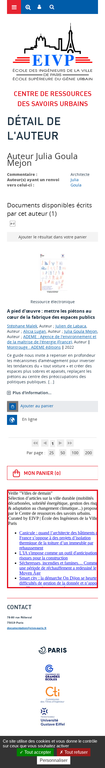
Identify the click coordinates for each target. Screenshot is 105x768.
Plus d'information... (32, 392)
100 (75, 452)
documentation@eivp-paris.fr (26, 628)
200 (88, 452)
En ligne (29, 419)
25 (51, 452)
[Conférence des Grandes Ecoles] (52, 672)
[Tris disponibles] (12, 223)
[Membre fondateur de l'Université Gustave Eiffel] (52, 717)
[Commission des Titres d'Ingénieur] (52, 695)
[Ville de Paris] (52, 650)
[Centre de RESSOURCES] (52, 51)
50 (62, 452)
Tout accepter (37, 752)
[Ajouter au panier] (12, 406)
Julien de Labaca (70, 326)
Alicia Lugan (34, 331)
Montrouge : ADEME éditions (34, 347)
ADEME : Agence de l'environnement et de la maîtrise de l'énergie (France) (51, 339)
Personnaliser (53, 760)
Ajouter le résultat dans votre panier (52, 237)
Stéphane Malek (22, 326)
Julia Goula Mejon (80, 331)
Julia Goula (76, 182)
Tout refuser (75, 752)
